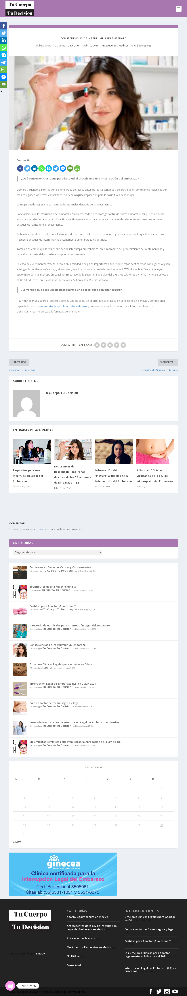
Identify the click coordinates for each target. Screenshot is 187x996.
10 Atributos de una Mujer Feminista (53, 586)
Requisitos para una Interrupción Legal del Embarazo (28, 476)
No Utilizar (74, 956)
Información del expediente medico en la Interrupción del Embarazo (113, 476)
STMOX (40, 953)
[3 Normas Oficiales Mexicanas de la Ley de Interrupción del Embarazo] (155, 451)
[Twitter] (27, 168)
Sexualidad (74, 965)
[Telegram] (56, 168)
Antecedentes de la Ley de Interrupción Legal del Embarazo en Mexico (74, 722)
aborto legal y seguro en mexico (87, 917)
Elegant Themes (40, 991)
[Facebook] (20, 168)
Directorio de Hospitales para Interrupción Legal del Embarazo (70, 625)
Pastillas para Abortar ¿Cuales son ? (53, 606)
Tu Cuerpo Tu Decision (66, 45)
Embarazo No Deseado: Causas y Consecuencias (60, 567)
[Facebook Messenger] (63, 168)
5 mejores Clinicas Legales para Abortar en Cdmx (61, 664)
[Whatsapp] (41, 168)
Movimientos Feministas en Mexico (89, 947)
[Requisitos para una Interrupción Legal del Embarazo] (31, 451)
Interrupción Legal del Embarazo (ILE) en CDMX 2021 (63, 683)
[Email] (70, 168)
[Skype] (48, 168)
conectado (43, 529)
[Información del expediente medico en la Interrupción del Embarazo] (114, 451)
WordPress (79, 991)
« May (17, 842)
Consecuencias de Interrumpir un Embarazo (58, 645)
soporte (47, 667)
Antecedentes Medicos (115, 45)
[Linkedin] (34, 168)
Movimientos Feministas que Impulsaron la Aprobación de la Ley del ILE (75, 742)
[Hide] (1, 91)
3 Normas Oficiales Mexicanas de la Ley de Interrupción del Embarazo (154, 476)
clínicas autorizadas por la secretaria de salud (61, 306)
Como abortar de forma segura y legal (54, 703)
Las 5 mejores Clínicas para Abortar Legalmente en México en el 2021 (147, 954)
